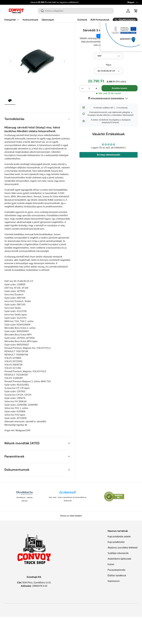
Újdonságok (48, 19)
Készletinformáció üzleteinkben (107, 98)
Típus (108, 65)
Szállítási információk (118, 553)
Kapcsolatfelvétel (116, 542)
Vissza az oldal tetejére (71, 516)
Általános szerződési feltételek (123, 547)
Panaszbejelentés (116, 570)
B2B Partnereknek (100, 19)
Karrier (111, 564)
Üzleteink (82, 19)
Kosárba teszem (119, 88)
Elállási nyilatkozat (117, 575)
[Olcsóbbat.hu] (24, 493)
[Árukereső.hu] (68, 493)
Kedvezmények (30, 19)
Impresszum (114, 581)
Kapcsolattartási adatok (119, 536)
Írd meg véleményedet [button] (108, 155)
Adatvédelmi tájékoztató (119, 559)
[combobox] (76, 11)
